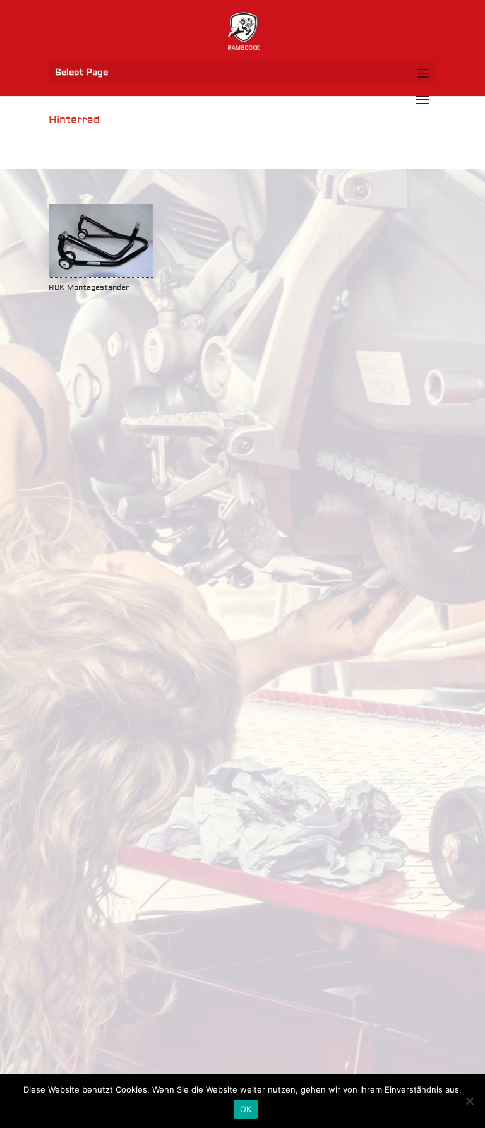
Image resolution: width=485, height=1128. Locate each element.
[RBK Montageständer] (101, 241)
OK (246, 1109)
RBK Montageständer (89, 287)
